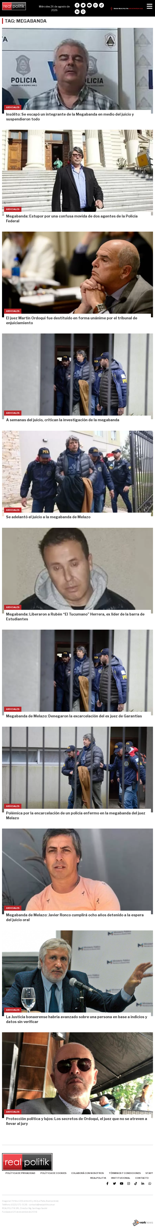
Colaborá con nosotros (87, 1173)
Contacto (142, 1178)
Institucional (120, 1178)
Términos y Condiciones (125, 1173)
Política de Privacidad (20, 1173)
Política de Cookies (53, 1173)
